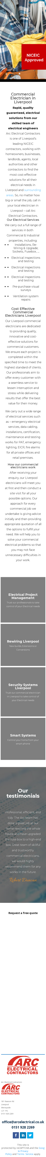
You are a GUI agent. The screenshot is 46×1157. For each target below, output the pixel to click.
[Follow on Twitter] (30, 1135)
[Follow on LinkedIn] (23, 1135)
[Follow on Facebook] (16, 1135)
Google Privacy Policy (25, 1151)
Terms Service (25, 1154)
